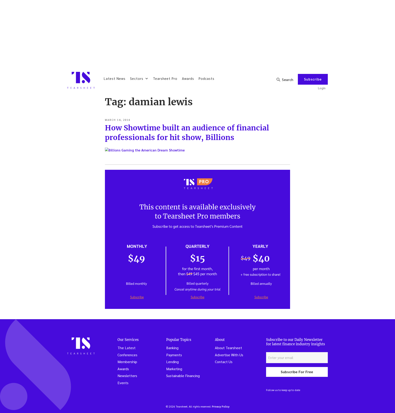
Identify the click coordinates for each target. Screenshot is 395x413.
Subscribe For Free (297, 371)
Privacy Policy (221, 406)
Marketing (174, 368)
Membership (127, 361)
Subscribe (313, 79)
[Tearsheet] (81, 80)
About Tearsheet (228, 347)
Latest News (114, 78)
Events (122, 382)
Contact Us (223, 361)
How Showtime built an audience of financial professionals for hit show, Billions (187, 132)
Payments (174, 354)
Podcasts (206, 78)
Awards (188, 78)
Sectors (136, 78)
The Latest (126, 347)
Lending (172, 361)
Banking (172, 347)
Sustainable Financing (183, 375)
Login (322, 88)
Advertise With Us (229, 354)
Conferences (127, 354)
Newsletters (127, 375)
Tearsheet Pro (165, 78)
